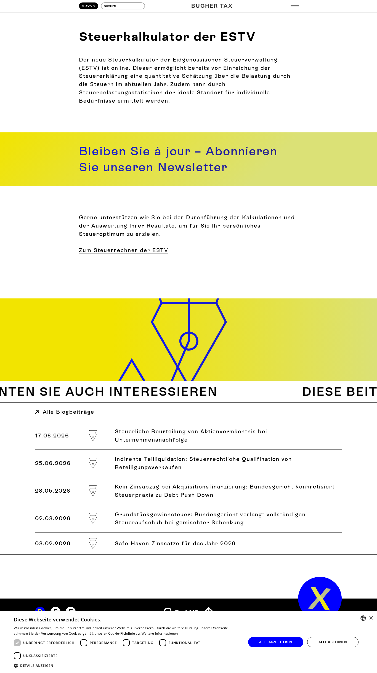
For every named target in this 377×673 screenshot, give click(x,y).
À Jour (88, 5)
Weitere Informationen (160, 633)
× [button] (371, 618)
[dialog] (188, 642)
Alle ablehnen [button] (332, 642)
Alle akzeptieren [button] (275, 642)
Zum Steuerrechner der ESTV (123, 250)
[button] (294, 6)
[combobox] (363, 618)
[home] (320, 599)
